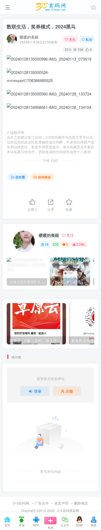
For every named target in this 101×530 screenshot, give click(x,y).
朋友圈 (20, 177)
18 (46, 244)
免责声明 (61, 503)
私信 (89, 39)
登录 (37, 391)
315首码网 (21, 503)
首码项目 (44, 177)
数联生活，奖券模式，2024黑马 (41, 26)
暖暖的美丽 (29, 37)
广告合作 (42, 503)
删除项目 (81, 503)
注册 (69, 391)
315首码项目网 (68, 510)
